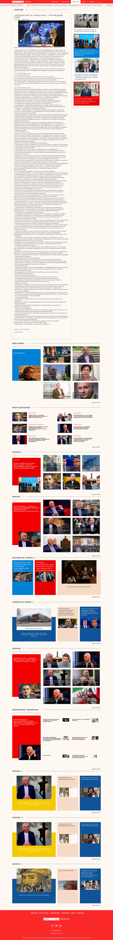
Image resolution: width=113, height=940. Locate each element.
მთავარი (34, 913)
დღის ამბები (32, 413)
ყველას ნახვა (96, 402)
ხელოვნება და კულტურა (36, 424)
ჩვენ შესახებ (54, 1)
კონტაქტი (92, 1)
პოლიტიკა (17, 460)
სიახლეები (76, 1)
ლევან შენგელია (25, 329)
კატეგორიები (65, 1)
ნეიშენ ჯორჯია (18, 332)
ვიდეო (84, 1)
